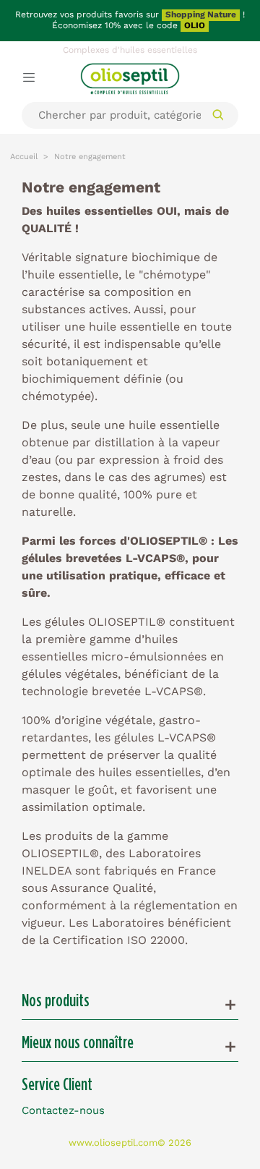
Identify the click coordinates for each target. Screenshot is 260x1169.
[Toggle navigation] (29, 77)
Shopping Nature (200, 14)
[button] (130, 1005)
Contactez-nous (63, 1110)
